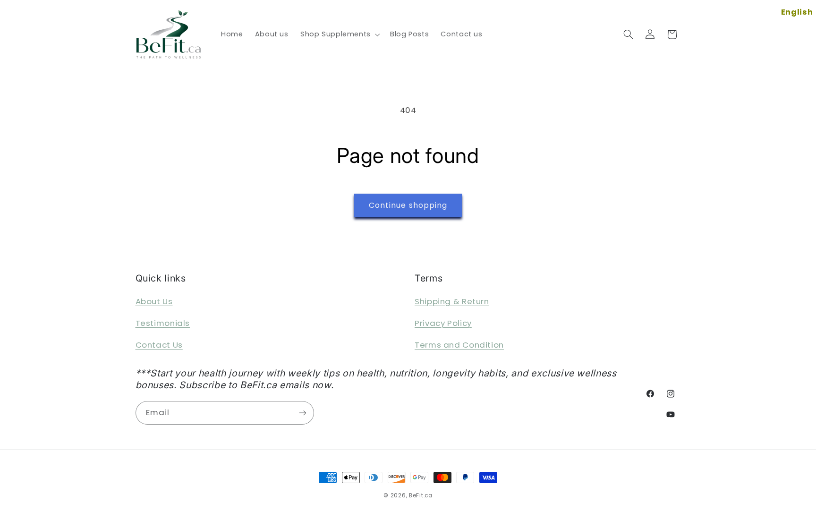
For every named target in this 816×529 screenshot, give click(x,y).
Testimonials (163, 323)
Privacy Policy (443, 323)
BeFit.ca (421, 495)
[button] (339, 34)
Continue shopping (408, 205)
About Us (154, 301)
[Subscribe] (302, 412)
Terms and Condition (459, 344)
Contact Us (159, 344)
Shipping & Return (452, 301)
